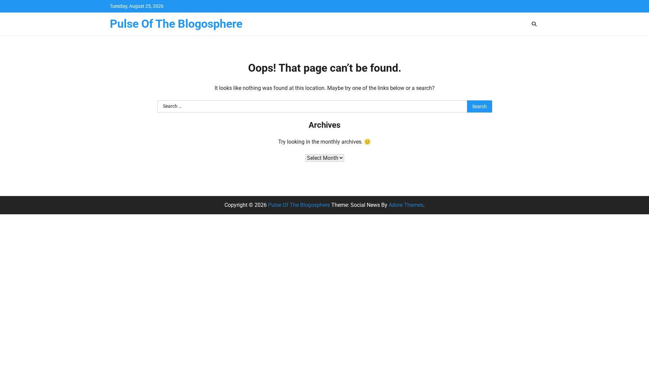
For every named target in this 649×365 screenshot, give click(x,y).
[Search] (534, 24)
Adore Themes (406, 205)
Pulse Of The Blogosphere (176, 23)
